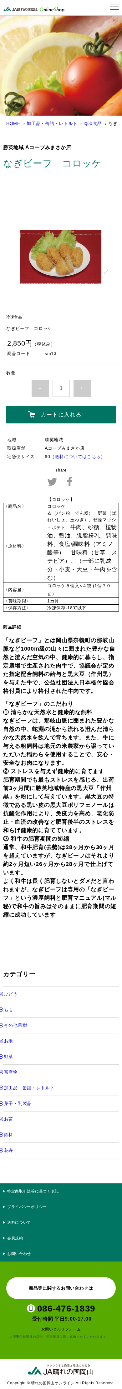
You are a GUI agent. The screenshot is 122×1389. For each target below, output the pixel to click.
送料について (19, 1222)
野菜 (8, 1056)
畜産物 (11, 1072)
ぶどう (11, 994)
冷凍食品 (93, 123)
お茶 (8, 1119)
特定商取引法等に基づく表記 (33, 1191)
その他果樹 (15, 1025)
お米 (8, 1040)
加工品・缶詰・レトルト (52, 123)
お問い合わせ (19, 1254)
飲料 (8, 1134)
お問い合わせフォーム (61, 1329)
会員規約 (15, 1238)
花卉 (8, 1150)
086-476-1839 (66, 1308)
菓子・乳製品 (18, 1103)
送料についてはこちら (78, 456)
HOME (13, 123)
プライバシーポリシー (29, 1207)
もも (8, 1009)
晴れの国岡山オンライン (35, 8)
